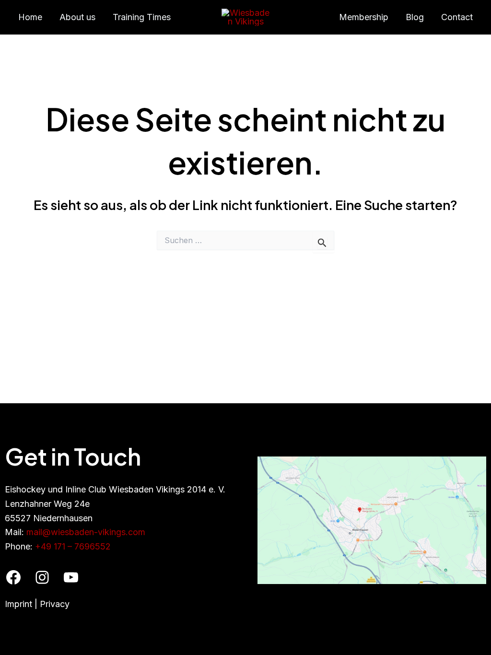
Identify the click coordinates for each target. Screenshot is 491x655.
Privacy (55, 604)
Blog (415, 17)
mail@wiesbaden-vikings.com (85, 532)
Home (30, 17)
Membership (363, 17)
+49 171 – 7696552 (73, 546)
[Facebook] (13, 577)
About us (77, 17)
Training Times (142, 17)
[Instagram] (42, 577)
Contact (457, 17)
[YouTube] (71, 577)
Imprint (18, 604)
